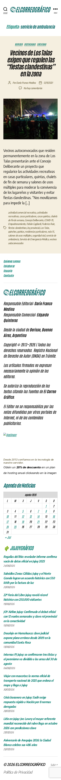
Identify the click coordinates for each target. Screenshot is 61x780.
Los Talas (44, 227)
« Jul (8, 537)
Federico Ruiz (48, 223)
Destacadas (29, 44)
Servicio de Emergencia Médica (34, 239)
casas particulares (28, 216)
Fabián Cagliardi (33, 223)
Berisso (19, 44)
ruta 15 (51, 231)
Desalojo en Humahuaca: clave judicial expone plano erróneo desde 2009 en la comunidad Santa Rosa (26, 637)
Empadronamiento (16, 223)
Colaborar (9, 266)
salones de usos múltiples (20, 235)
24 (7, 526)
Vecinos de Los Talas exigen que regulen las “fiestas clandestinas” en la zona (30, 63)
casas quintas (43, 216)
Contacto (8, 275)
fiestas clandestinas (17, 227)
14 (38, 516)
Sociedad (41, 44)
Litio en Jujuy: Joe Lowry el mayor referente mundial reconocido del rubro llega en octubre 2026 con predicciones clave (30, 723)
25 (15, 526)
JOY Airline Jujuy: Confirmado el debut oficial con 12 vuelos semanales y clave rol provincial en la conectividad (30, 616)
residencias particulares (36, 231)
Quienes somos (11, 261)
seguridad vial (38, 235)
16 (54, 516)
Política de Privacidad (17, 772)
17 (7, 521)
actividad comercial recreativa (22, 212)
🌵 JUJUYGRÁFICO (18, 548)
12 (23, 516)
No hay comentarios (33, 88)
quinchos (12, 231)
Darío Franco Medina (26, 82)
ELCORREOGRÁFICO (30, 764)
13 (30, 516)
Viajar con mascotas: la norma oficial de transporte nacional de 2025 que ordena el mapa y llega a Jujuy (28, 680)
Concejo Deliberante (34, 220)
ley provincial (33, 227)
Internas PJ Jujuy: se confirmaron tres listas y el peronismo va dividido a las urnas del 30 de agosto (30, 659)
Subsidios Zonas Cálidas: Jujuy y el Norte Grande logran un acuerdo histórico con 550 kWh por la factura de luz (29, 578)
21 (38, 521)
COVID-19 (48, 220)
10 (7, 516)
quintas (20, 231)
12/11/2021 (48, 82)
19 (23, 521)
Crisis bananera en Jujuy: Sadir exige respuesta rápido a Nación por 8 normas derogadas (27, 701)
